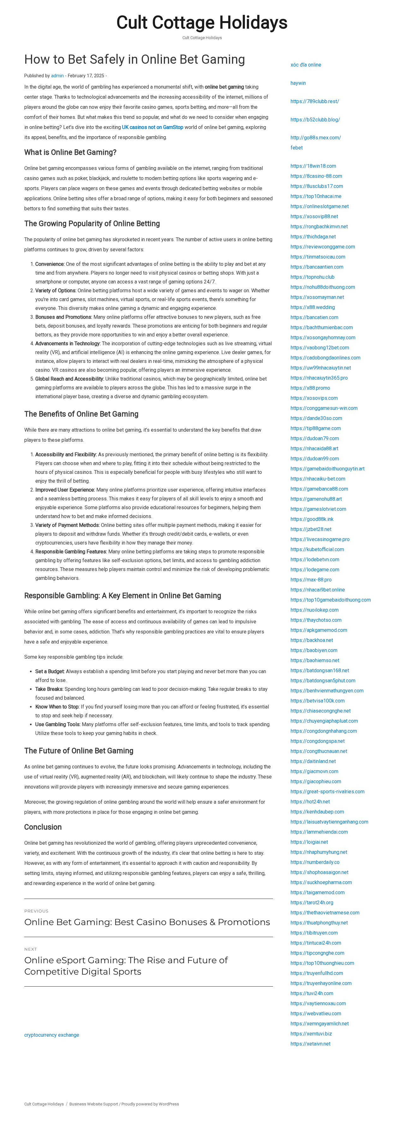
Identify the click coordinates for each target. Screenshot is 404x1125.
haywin (298, 83)
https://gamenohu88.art (316, 499)
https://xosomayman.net (317, 297)
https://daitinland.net (313, 761)
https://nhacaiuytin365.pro (319, 378)
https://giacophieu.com (316, 781)
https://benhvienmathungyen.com (327, 691)
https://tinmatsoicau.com (318, 257)
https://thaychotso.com (316, 620)
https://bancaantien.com (317, 267)
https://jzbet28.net (311, 529)
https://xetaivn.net (310, 1044)
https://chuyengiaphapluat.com (324, 721)
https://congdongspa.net (318, 741)
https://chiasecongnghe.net (321, 711)
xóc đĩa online (306, 65)
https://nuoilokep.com (315, 610)
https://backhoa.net (312, 640)
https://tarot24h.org (312, 903)
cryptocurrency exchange (51, 1035)
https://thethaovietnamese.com (325, 913)
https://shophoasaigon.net (319, 872)
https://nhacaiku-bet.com (318, 479)
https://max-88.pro (311, 580)
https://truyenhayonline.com (321, 983)
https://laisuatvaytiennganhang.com (329, 822)
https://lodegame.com (315, 570)
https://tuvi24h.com (312, 993)
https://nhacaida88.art (314, 449)
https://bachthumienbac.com (322, 327)
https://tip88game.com (316, 428)
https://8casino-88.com (316, 176)
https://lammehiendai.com (319, 832)
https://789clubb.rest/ (315, 101)
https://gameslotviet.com (318, 509)
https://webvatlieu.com (316, 1014)
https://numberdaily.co (315, 862)
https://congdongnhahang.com (324, 731)
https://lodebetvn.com (315, 559)
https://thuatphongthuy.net (319, 923)
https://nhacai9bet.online (318, 590)
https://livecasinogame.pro (320, 539)
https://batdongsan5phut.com (323, 681)
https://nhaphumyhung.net (319, 852)
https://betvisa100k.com (318, 701)
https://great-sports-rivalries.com (328, 792)
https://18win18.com (313, 166)
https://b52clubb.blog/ (315, 120)
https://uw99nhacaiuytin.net (321, 368)
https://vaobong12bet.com (320, 348)
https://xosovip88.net (314, 216)
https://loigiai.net (309, 842)
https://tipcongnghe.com (317, 953)
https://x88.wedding (313, 307)
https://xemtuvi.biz (311, 1034)
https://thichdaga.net (313, 237)
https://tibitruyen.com (314, 933)
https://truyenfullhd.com (317, 973)
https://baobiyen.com (314, 650)
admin (57, 76)
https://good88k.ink (312, 519)
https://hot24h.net (310, 802)
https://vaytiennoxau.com (318, 1003)
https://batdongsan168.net (320, 670)
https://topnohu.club (313, 277)
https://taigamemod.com (318, 892)
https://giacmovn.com (314, 771)
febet (297, 148)
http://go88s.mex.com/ (316, 138)
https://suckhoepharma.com (321, 882)
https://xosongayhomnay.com (323, 338)
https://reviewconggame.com (323, 247)
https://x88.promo (310, 388)
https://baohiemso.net (315, 660)
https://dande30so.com (316, 418)
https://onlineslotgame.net (320, 206)
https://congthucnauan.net (319, 751)
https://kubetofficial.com (317, 549)
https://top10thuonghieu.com (322, 963)
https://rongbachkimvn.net (319, 227)
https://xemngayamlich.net (320, 1024)
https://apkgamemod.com (319, 630)
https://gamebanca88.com (319, 489)
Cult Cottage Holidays (202, 22)
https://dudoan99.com (315, 459)
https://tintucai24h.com (316, 943)
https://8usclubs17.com (317, 186)
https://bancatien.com (314, 317)
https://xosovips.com (314, 398)
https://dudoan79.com (315, 438)
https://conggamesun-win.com (324, 408)
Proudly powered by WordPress (150, 1104)
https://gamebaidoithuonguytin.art (328, 469)
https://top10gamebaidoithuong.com (331, 600)
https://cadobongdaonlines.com (325, 358)
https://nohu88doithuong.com (323, 287)
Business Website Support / (95, 1104)
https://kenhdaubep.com (317, 812)
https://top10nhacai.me (316, 196)
